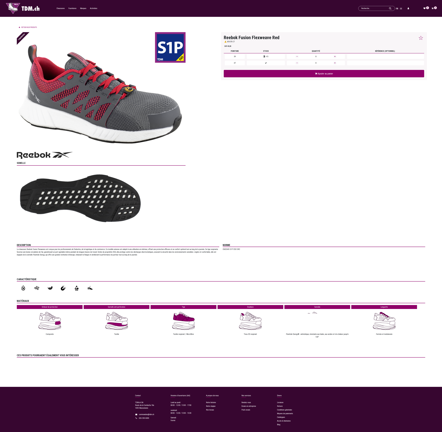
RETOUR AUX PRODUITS (29, 27)
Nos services (246, 395)
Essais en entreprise (248, 406)
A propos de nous (212, 395)
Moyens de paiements (285, 413)
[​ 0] (433, 8)
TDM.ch (138, 402)
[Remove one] (297, 56)
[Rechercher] (390, 8)
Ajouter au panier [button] (325, 73)
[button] (421, 38)
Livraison (280, 402)
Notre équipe (210, 406)
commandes (146, 414)
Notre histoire (211, 402)
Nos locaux (210, 410)
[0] (425, 8)
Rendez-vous (246, 402)
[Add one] (334, 56)
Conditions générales (284, 410)
